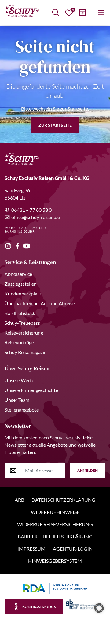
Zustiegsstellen (21, 284)
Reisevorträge (19, 342)
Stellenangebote (22, 409)
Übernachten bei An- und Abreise (40, 303)
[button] (99, 608)
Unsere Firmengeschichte (31, 390)
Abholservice (18, 274)
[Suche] (55, 12)
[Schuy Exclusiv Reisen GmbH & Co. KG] (22, 10)
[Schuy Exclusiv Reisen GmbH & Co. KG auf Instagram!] (8, 246)
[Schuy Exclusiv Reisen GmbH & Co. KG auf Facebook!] (17, 246)
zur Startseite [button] (55, 125)
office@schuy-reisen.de (35, 217)
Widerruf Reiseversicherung (55, 524)
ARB (19, 500)
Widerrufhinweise (55, 512)
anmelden (87, 470)
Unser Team (17, 400)
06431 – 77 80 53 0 (31, 210)
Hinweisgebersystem (55, 561)
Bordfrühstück (20, 313)
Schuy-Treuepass (22, 323)
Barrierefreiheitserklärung (55, 536)
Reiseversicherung (24, 332)
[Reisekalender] (82, 12)
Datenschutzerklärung (63, 500)
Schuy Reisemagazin (26, 352)
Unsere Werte (19, 380)
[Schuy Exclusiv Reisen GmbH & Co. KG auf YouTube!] (26, 246)
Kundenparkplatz (23, 293)
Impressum (31, 548)
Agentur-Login (73, 548)
